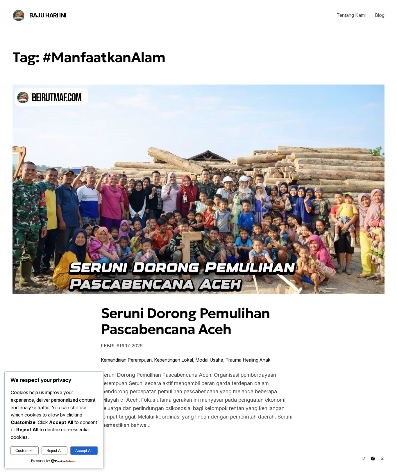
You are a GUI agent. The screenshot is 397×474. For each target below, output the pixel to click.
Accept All (83, 450)
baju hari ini (47, 15)
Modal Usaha (209, 360)
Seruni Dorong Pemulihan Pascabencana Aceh (185, 321)
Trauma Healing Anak (248, 360)
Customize (24, 450)
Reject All (54, 450)
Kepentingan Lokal (173, 360)
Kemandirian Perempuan (126, 360)
